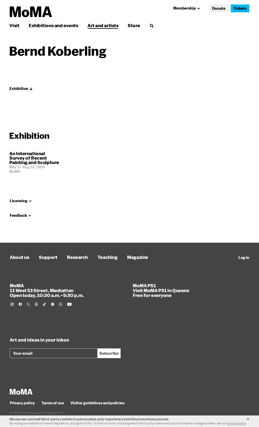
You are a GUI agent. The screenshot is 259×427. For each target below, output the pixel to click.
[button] (21, 89)
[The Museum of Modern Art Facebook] (20, 304)
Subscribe (109, 353)
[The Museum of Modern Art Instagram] (12, 304)
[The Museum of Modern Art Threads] (36, 304)
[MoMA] (21, 391)
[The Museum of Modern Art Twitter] (28, 304)
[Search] (151, 25)
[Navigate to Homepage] (31, 12)
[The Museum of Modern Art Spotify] (53, 304)
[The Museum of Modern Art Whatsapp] (61, 304)
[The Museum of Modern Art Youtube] (69, 304)
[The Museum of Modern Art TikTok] (44, 304)
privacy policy (236, 423)
